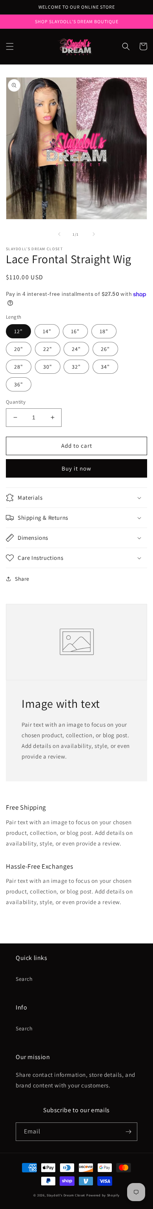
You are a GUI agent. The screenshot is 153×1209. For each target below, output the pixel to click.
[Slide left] (59, 234)
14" (47, 331)
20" (18, 349)
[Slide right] (93, 234)
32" (76, 366)
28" (18, 366)
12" (18, 331)
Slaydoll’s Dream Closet (66, 1195)
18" (104, 331)
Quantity (16, 402)
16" (75, 331)
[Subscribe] (128, 1131)
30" (47, 366)
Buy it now (76, 468)
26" (105, 349)
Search (24, 978)
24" (76, 349)
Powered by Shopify (103, 1195)
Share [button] (22, 578)
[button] (9, 46)
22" (47, 349)
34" (105, 366)
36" (18, 384)
